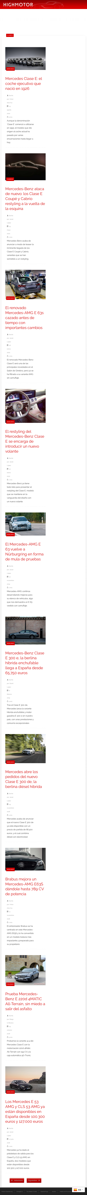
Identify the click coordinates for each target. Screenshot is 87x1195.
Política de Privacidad (65, 1191)
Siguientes (32, 1180)
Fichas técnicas (30, 14)
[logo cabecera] (18, 4)
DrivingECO (20, 1191)
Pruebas (17, 14)
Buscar (66, 14)
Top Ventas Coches (32, 1191)
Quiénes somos (9, 20)
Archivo (54, 1191)
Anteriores (18, 1180)
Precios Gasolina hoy (7, 1191)
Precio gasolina (54, 14)
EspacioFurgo (44, 1191)
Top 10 (42, 14)
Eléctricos (7, 14)
